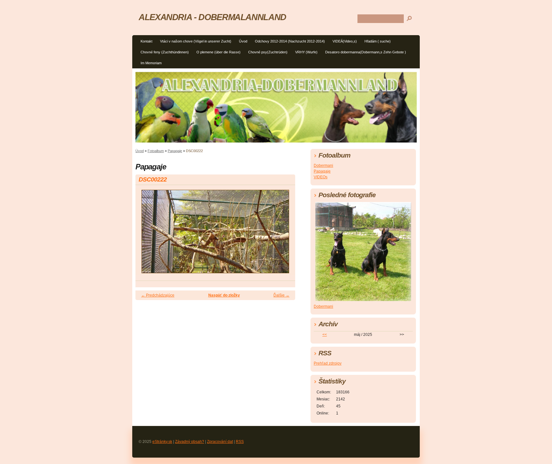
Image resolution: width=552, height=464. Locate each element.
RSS (240, 441)
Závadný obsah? (189, 441)
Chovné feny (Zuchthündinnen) (165, 52)
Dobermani (323, 165)
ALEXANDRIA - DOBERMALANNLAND (212, 17)
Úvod (243, 41)
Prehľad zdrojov (327, 363)
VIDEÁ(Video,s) (345, 41)
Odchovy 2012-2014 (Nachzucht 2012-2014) (290, 41)
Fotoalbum (156, 151)
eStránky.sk (162, 441)
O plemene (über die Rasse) (218, 52)
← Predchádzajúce (157, 295)
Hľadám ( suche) (377, 41)
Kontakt (146, 41)
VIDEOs (320, 177)
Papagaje (175, 151)
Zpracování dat (220, 441)
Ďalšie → (281, 295)
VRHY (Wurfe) (306, 52)
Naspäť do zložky (224, 295)
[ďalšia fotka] (285, 234)
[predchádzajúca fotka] (146, 234)
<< (324, 334)
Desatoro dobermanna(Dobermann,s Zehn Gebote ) (365, 52)
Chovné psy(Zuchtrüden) (268, 52)
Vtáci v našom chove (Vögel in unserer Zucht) (195, 41)
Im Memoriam (151, 63)
